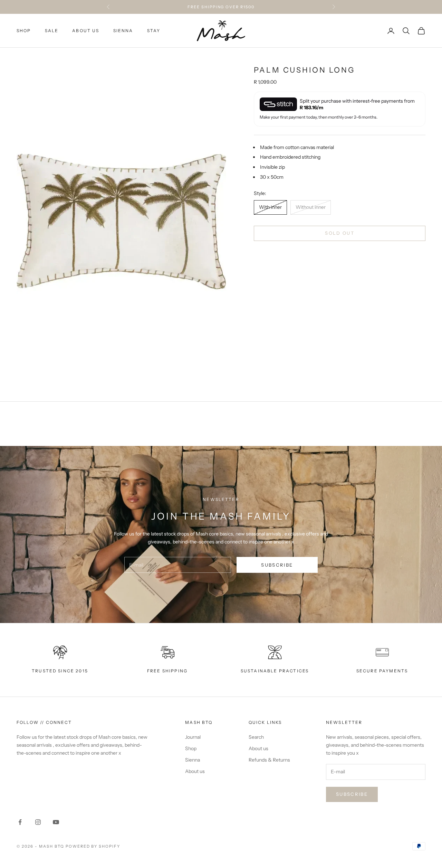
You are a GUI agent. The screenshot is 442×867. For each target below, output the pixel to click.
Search (256, 737)
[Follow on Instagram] (38, 822)
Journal (193, 737)
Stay (154, 30)
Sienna (123, 30)
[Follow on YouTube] (55, 822)
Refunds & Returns (269, 760)
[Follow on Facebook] (20, 822)
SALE (52, 30)
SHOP (24, 30)
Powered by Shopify (93, 846)
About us (85, 30)
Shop (190, 748)
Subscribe (277, 565)
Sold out (339, 233)
